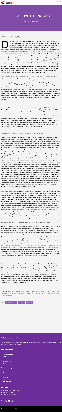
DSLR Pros (9, 295)
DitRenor (6, 377)
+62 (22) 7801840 (8, 392)
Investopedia (5, 293)
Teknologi (29, 302)
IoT (15, 302)
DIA (4, 379)
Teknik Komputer (8, 409)
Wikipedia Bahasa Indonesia (16, 291)
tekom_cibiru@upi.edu (9, 394)
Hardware (9, 302)
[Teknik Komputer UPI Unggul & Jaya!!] (7, 2)
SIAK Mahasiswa (8, 354)
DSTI (4, 375)
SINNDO (5, 363)
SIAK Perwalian (7, 357)
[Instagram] (6, 401)
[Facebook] (2, 401)
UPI (4, 370)
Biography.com (21, 293)
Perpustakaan (7, 381)
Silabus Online (7, 359)
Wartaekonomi (30, 293)
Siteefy (38, 291)
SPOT (4, 352)
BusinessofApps (45, 291)
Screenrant (13, 293)
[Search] (55, 2)
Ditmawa (6, 373)
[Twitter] (12, 401)
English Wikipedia (30, 291)
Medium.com (55, 291)
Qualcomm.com (51, 293)
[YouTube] (9, 401)
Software (21, 302)
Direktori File (7, 361)
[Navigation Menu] (59, 2)
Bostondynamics (41, 293)
